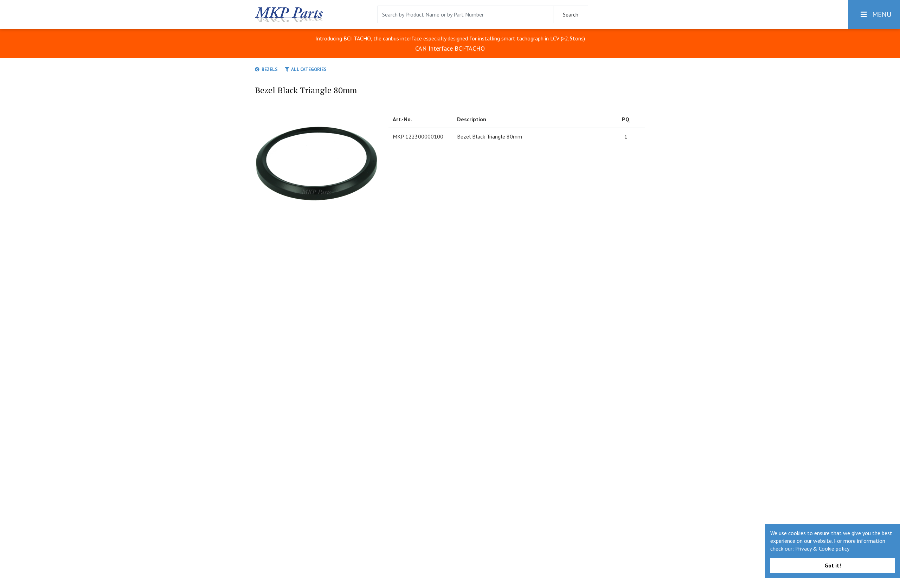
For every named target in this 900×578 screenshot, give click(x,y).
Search (570, 14)
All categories (308, 69)
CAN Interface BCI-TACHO (450, 48)
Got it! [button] (832, 565)
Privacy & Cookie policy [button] (822, 548)
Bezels (268, 69)
